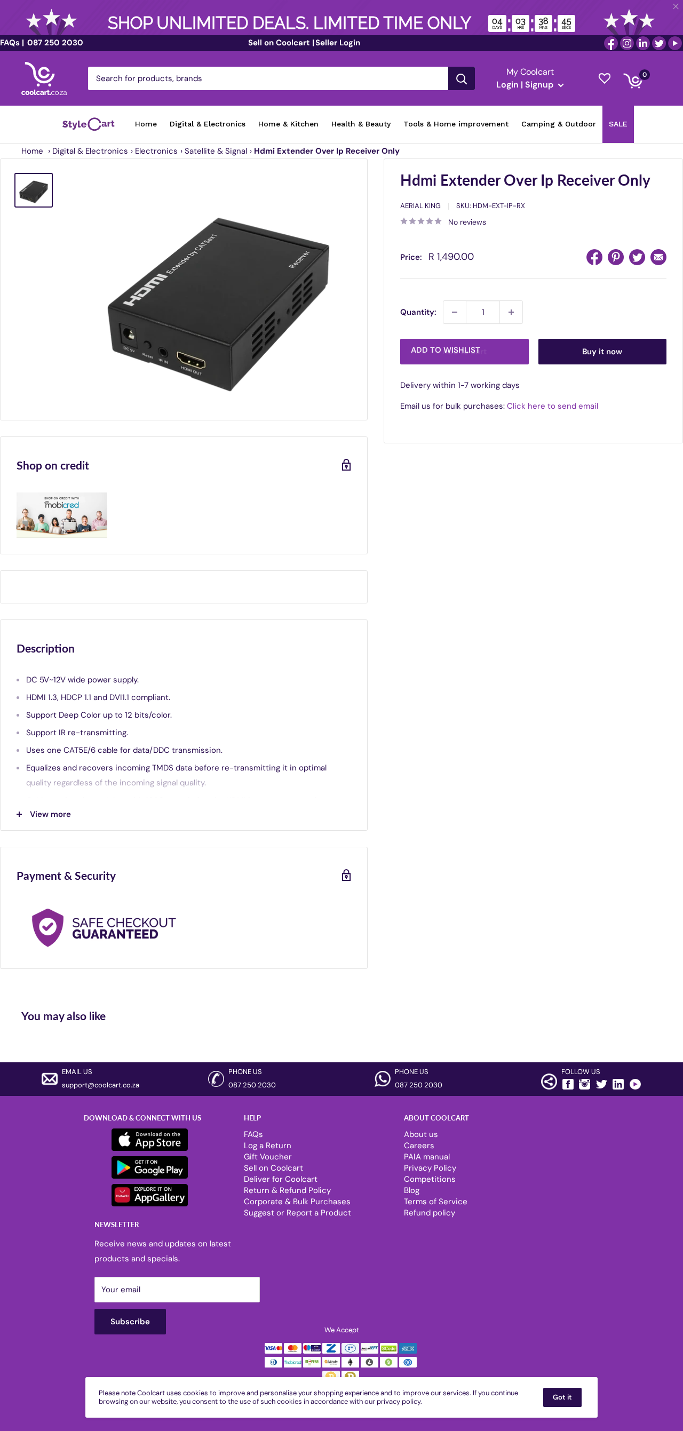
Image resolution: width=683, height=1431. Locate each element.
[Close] (464, 629)
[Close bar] (676, 6)
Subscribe (341, 766)
